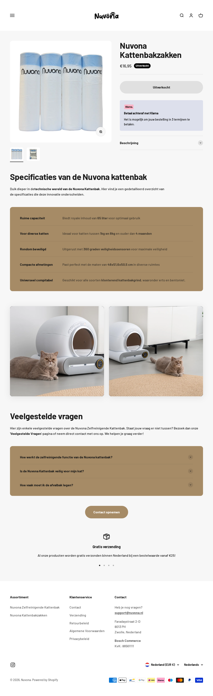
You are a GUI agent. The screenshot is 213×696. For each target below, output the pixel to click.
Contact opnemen (106, 512)
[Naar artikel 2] (33, 154)
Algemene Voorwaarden (87, 631)
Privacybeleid (79, 639)
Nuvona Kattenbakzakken (28, 615)
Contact (75, 607)
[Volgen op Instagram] (13, 665)
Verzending (77, 615)
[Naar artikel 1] (16, 154)
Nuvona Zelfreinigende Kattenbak (34, 607)
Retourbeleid (79, 623)
